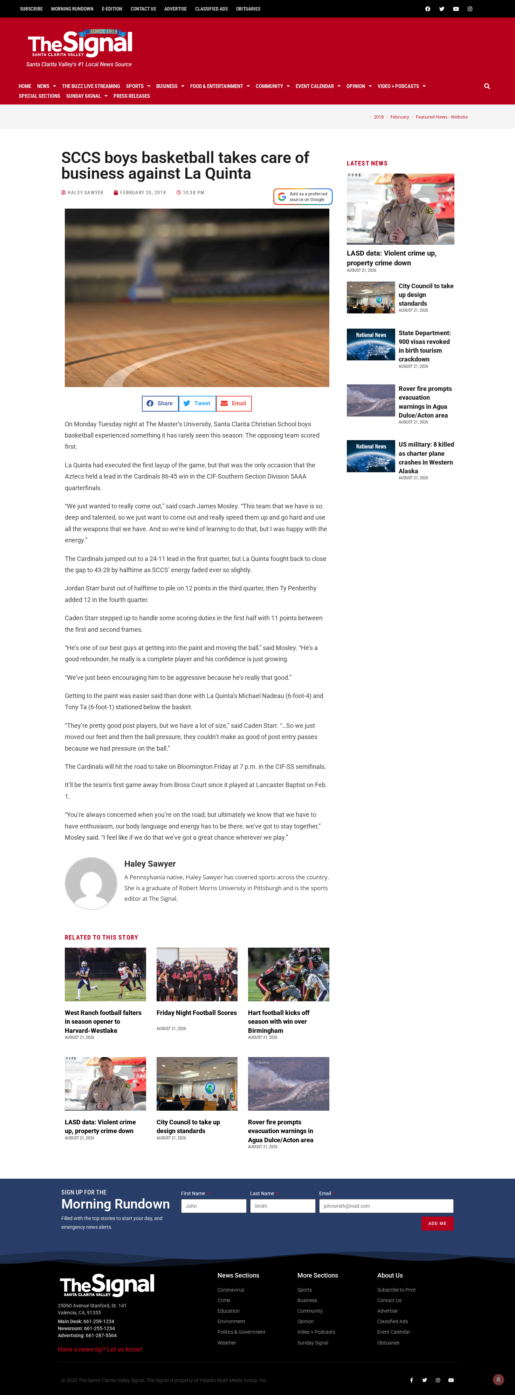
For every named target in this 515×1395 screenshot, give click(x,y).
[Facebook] (428, 9)
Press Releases (132, 96)
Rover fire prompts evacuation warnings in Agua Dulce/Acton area (281, 1130)
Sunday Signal (83, 96)
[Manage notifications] (498, 1379)
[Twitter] (442, 9)
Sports (135, 86)
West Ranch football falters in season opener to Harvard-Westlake (103, 1021)
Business (167, 86)
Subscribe (31, 9)
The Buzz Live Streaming (91, 86)
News (43, 86)
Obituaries (248, 9)
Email (325, 1193)
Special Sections (39, 96)
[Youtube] (456, 9)
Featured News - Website (442, 117)
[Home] (365, 117)
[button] (487, 86)
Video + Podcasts (398, 86)
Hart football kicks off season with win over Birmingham (278, 1021)
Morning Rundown (72, 9)
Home (25, 86)
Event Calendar (315, 86)
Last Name (262, 1193)
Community (269, 86)
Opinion (355, 86)
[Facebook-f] (411, 1380)
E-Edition (112, 9)
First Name (193, 1193)
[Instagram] (470, 9)
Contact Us (143, 9)
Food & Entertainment (216, 86)
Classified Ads (211, 9)
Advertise (175, 9)
